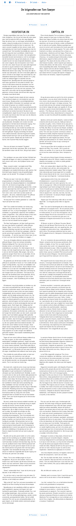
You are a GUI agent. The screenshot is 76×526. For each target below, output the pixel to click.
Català (35, 2)
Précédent (33, 25)
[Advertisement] (38, 18)
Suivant (43, 25)
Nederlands (21, 2)
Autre (44, 2)
